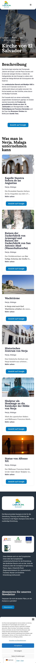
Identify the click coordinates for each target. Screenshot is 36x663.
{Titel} (18, 660)
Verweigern (18, 651)
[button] (33, 619)
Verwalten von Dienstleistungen (17, 640)
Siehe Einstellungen (18, 656)
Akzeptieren (18, 645)
